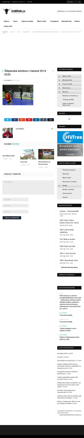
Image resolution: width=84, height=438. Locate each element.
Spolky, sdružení (68, 189)
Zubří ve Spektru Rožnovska (68, 104)
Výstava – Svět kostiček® (69, 211)
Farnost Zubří (67, 84)
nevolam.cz (78, 415)
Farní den (23, 162)
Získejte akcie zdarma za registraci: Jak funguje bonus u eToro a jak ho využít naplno (69, 385)
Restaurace (66, 88)
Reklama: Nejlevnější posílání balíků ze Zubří (69, 338)
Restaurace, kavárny (69, 181)
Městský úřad (67, 80)
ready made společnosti (66, 415)
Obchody (65, 174)
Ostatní (77, 21)
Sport (15, 21)
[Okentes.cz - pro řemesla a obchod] (69, 119)
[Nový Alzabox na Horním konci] (46, 154)
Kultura (6, 21)
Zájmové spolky (27, 21)
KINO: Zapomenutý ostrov (69, 260)
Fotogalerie (54, 21)
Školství (65, 92)
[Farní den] (28, 154)
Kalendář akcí (6, 2)
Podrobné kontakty (66, 315)
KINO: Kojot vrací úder (67, 246)
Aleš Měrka (8, 80)
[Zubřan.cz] (16, 11)
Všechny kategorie (68, 170)
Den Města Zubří (8, 156)
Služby (64, 185)
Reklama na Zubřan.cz (18, 2)
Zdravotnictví (67, 193)
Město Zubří (41, 21)
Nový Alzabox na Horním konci (66, 360)
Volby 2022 (8, 26)
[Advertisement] (42, 52)
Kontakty (29, 2)
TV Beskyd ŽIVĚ (68, 99)
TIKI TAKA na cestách (67, 239)
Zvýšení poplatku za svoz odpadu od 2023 (68, 329)
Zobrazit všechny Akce (69, 267)
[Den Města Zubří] (10, 151)
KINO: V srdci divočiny (68, 253)
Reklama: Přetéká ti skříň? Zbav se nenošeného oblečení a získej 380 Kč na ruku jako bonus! (69, 366)
